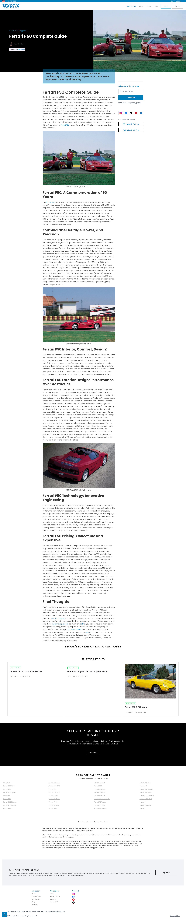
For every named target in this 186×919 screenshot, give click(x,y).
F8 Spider (6, 783)
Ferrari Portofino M (146, 805)
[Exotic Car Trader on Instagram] (120, 113)
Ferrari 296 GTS (145, 783)
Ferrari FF (143, 802)
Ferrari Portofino (99, 805)
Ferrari (88, 632)
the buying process (60, 624)
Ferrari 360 (7, 789)
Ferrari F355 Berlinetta (102, 799)
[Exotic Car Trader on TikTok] (131, 113)
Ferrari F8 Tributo (100, 802)
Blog (156, 6)
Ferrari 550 (7, 795)
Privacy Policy (175, 916)
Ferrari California (54, 799)
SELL (166, 6)
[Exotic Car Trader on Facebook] (126, 113)
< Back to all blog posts (17, 31)
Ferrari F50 (65, 125)
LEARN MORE (93, 753)
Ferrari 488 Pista (99, 792)
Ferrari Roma (7, 808)
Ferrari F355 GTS (146, 799)
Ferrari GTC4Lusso (9, 805)
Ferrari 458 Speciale (146, 789)
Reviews (149, 6)
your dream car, (74, 629)
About (141, 6)
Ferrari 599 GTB (99, 795)
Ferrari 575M (53, 795)
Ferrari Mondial (54, 805)
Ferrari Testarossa (100, 808)
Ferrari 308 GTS (8, 786)
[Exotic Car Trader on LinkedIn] (141, 113)
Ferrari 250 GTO (54, 783)
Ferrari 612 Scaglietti (147, 795)
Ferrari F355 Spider (10, 802)
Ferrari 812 (7, 799)
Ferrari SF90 (53, 808)
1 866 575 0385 (11, 1)
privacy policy (135, 103)
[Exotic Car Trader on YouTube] (136, 113)
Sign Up (166, 872)
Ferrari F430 (53, 802)
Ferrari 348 (143, 786)
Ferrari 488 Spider (146, 792)
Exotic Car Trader (59, 618)
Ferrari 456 (52, 789)
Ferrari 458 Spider (9, 792)
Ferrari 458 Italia (99, 789)
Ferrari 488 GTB (54, 792)
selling (82, 624)
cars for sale (86, 775)
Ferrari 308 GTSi (54, 786)
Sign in (177, 6)
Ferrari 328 (98, 786)
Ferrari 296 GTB (99, 783)
